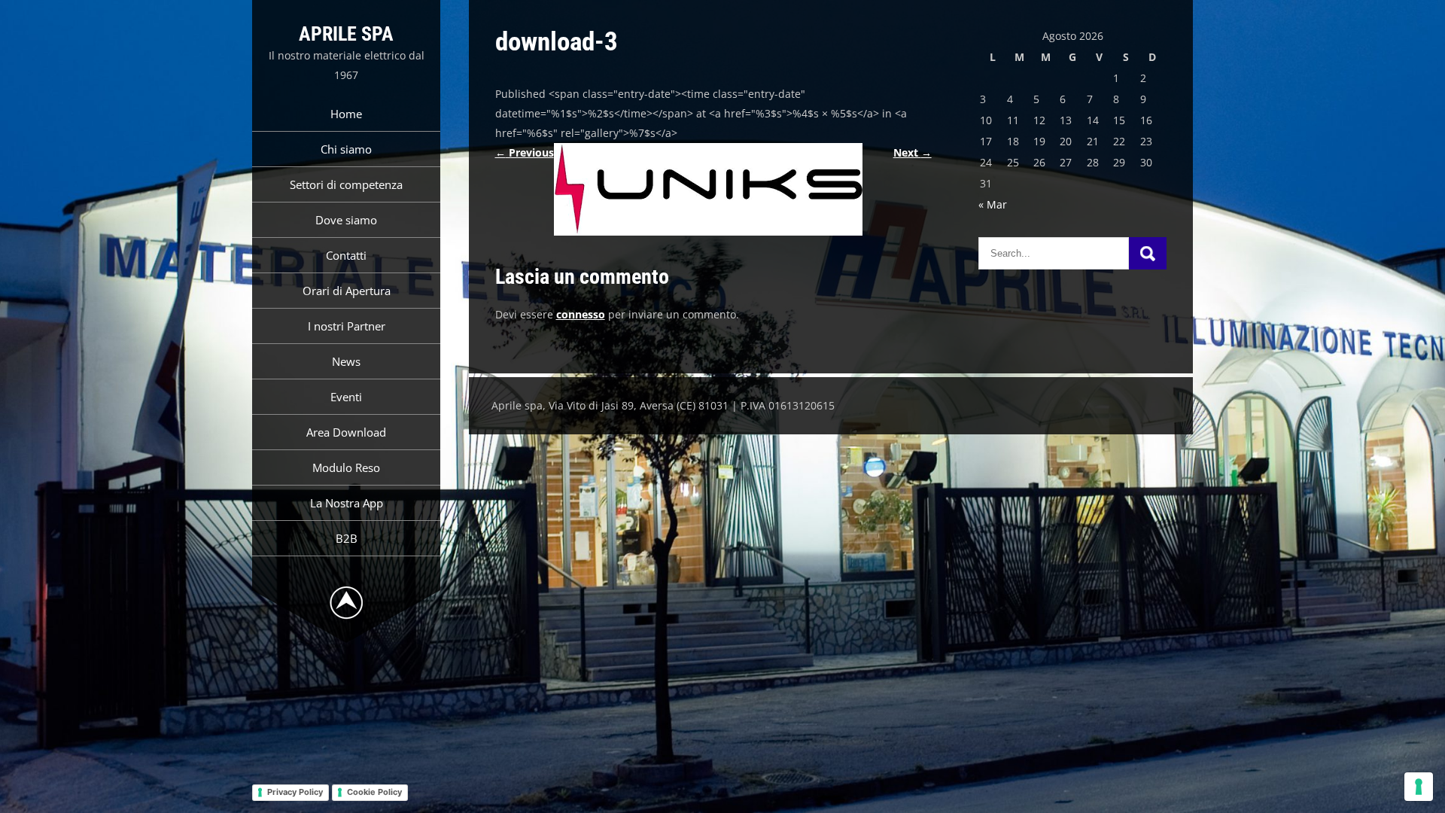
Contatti (346, 255)
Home (346, 113)
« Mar (992, 204)
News (346, 361)
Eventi (346, 396)
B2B (346, 538)
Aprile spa (346, 34)
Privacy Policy (295, 792)
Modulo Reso (346, 467)
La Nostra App (346, 502)
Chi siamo (346, 149)
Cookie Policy (374, 792)
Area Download (346, 432)
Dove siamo (346, 219)
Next (912, 152)
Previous (524, 152)
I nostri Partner (346, 325)
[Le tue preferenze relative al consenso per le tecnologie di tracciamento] (1418, 786)
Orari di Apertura (347, 290)
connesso (580, 314)
